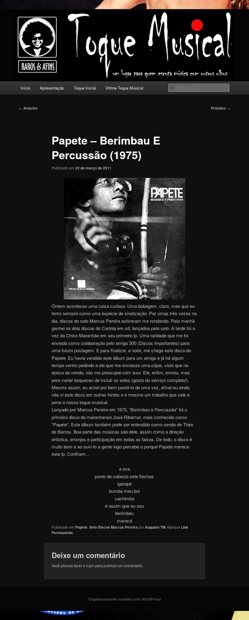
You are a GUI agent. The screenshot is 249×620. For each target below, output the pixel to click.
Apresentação (52, 88)
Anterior (28, 108)
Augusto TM (155, 527)
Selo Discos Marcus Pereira (113, 527)
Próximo (220, 108)
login (90, 565)
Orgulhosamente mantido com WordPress (124, 599)
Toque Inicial (85, 88)
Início (25, 88)
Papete (81, 527)
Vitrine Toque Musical (124, 88)
